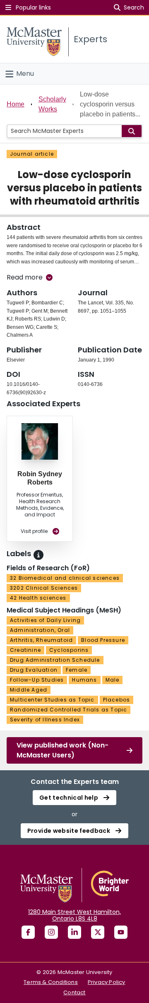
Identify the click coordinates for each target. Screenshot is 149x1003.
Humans (84, 679)
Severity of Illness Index (45, 719)
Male (113, 679)
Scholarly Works (52, 104)
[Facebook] (28, 932)
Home (15, 104)
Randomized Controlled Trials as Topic (68, 709)
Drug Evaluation (34, 669)
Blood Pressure (103, 640)
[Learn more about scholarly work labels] (38, 555)
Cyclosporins (69, 649)
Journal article (32, 153)
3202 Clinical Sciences (44, 587)
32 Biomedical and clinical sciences (65, 577)
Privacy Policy (106, 982)
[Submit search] (132, 131)
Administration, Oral (40, 630)
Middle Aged (28, 689)
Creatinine (25, 649)
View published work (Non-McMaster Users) (62, 750)
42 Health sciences (38, 597)
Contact (74, 992)
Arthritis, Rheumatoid (41, 640)
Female (76, 669)
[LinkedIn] (74, 932)
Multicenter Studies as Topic (52, 699)
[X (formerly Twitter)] (97, 932)
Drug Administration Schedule (55, 659)
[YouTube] (120, 932)
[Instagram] (51, 932)
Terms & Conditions (51, 982)
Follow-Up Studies (37, 679)
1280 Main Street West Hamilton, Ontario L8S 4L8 (74, 915)
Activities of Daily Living (45, 620)
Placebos (116, 699)
